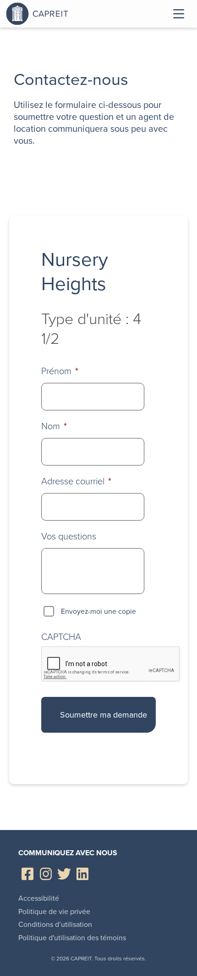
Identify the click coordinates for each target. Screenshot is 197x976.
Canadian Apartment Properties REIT (61, 13)
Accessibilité (38, 898)
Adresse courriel (76, 481)
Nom (54, 426)
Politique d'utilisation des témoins (72, 937)
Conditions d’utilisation (55, 924)
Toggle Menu (179, 14)
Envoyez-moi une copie (98, 611)
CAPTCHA (61, 637)
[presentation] (111, 664)
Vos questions (68, 536)
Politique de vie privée (54, 911)
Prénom (59, 371)
